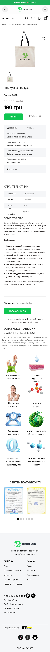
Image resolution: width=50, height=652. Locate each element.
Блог (29, 579)
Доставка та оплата (12, 570)
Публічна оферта (11, 579)
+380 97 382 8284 (14, 595)
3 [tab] (23, 519)
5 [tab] (29, 519)
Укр (4, 9)
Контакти (31, 570)
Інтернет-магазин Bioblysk (11, 25)
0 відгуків (19, 100)
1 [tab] (18, 519)
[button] (39, 18)
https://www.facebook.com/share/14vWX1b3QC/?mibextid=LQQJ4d (27, 637)
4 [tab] (26, 519)
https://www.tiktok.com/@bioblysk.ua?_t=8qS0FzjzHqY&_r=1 (20, 637)
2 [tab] (21, 519)
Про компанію (33, 575)
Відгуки (30, 566)
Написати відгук (17, 311)
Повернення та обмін (13, 584)
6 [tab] (32, 519)
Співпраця (8, 575)
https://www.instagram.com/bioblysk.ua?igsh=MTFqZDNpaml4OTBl (35, 637)
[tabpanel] (14, 501)
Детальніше (12, 169)
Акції (6, 566)
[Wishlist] (43, 39)
